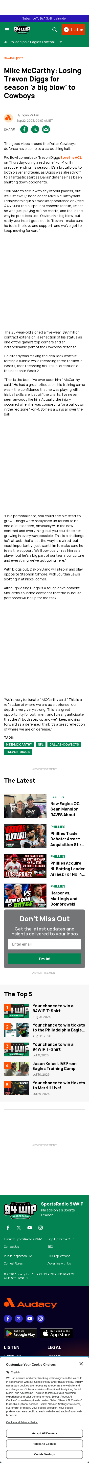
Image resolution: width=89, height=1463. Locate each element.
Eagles (57, 797)
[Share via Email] (46, 129)
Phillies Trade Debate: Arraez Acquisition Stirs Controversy (67, 842)
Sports (18, 58)
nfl (41, 744)
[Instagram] (40, 1228)
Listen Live (12, 1356)
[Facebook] (8, 1228)
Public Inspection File (18, 1256)
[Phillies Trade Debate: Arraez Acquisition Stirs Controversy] (25, 836)
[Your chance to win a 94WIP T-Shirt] (16, 1011)
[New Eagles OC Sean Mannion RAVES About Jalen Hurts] (25, 806)
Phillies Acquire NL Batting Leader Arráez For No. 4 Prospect (67, 871)
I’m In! (44, 959)
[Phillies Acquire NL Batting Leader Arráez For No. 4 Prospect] (25, 866)
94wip (8, 58)
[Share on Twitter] (35, 129)
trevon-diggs (18, 752)
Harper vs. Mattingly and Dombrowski (63, 898)
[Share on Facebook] (24, 129)
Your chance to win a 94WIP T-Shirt (53, 1008)
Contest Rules (13, 1263)
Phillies (57, 827)
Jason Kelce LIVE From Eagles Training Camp (55, 1066)
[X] (19, 1228)
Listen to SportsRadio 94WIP (23, 1239)
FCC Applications (58, 1256)
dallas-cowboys (64, 744)
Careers (54, 1356)
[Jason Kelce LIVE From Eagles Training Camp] (16, 1069)
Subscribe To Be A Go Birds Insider (44, 18)
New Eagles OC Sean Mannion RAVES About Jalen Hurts (65, 812)
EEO (50, 1246)
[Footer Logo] (44, 1303)
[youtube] (30, 1228)
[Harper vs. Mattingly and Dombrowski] (25, 896)
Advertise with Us (59, 1263)
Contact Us (11, 1246)
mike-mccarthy (19, 744)
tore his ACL (71, 157)
